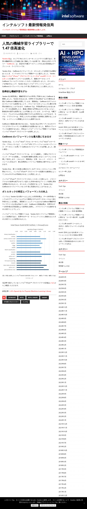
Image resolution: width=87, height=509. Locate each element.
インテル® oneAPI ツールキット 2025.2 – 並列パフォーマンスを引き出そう (71, 120)
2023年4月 (62, 375)
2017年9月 (62, 469)
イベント (62, 190)
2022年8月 (62, 397)
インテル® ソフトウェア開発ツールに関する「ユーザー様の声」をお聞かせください (71, 112)
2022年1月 (62, 420)
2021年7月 (62, 443)
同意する (35, 505)
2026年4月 (62, 281)
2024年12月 (63, 307)
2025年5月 (62, 292)
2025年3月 (62, 299)
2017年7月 (62, 476)
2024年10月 (63, 314)
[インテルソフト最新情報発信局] (43, 19)
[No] (84, 503)
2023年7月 (62, 367)
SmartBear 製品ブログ (67, 92)
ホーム (61, 85)
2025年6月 (62, 288)
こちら (52, 283)
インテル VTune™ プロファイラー (18, 76)
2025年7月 (62, 284)
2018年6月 (62, 458)
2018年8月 (62, 454)
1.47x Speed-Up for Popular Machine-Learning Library (30, 291)
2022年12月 (63, 386)
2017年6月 (62, 480)
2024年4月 (62, 337)
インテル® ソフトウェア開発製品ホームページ (71, 150)
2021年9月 (62, 435)
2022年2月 (62, 416)
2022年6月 (62, 401)
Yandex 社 (6, 59)
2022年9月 (62, 394)
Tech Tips (62, 186)
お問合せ (49, 36)
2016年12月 (63, 495)
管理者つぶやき (64, 197)
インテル (25, 302)
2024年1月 (62, 348)
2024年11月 (63, 311)
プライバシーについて (48, 505)
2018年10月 (63, 450)
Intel (22, 297)
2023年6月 (62, 371)
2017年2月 (62, 488)
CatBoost (10, 64)
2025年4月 (62, 296)
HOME (4, 36)
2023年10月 (63, 360)
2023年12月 (63, 352)
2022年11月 (63, 390)
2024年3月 (62, 341)
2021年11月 (63, 428)
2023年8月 (62, 364)
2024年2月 (62, 345)
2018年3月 (62, 461)
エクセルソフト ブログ (67, 88)
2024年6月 (62, 330)
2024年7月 (62, 326)
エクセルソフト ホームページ (69, 168)
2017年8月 (62, 473)
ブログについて (14, 36)
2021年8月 (62, 439)
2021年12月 (63, 424)
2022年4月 (62, 409)
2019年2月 (62, 446)
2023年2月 (62, 379)
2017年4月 (62, 484)
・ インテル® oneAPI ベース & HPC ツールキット (72, 162)
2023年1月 (62, 382)
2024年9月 (62, 318)
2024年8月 (62, 322)
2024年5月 (62, 333)
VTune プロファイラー (11, 302)
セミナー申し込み (65, 171)
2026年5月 (62, 277)
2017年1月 (62, 492)
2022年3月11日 (10, 53)
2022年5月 (62, 405)
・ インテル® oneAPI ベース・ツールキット (71, 157)
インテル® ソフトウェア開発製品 (32, 36)
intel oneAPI (33, 297)
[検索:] (71, 44)
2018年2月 (62, 465)
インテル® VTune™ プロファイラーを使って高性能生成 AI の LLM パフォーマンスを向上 (71, 136)
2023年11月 (63, 356)
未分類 (35, 53)
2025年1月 (62, 303)
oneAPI (44, 297)
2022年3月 (62, 413)
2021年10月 (63, 431)
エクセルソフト (24, 53)
